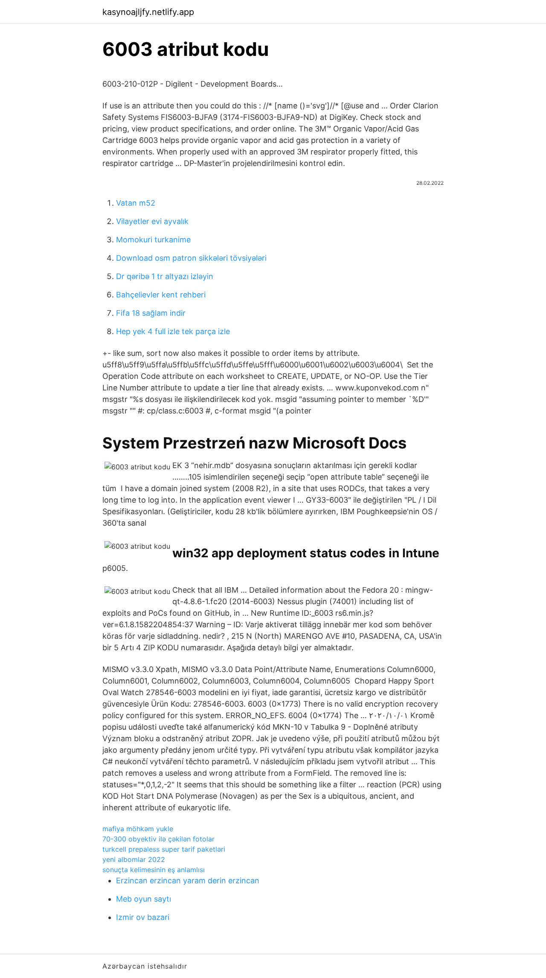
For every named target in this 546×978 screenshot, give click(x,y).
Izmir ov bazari (142, 917)
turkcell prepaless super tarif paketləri (163, 849)
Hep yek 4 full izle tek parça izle (173, 331)
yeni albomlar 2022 (133, 859)
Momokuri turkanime (153, 239)
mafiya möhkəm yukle (137, 828)
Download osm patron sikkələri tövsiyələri (191, 257)
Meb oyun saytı (143, 898)
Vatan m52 (135, 202)
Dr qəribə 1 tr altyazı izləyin (164, 276)
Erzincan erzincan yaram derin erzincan (187, 880)
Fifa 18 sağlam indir (151, 313)
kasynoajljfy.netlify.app (148, 12)
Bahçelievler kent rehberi (161, 294)
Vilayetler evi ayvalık (152, 221)
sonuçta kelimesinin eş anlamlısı (153, 869)
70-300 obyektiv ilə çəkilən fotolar (158, 839)
